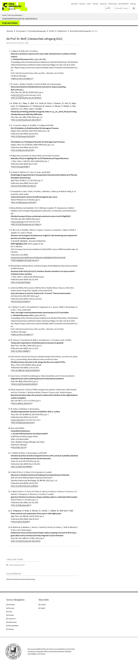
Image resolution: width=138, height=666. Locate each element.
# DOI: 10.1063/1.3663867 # (20, 351)
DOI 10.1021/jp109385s (20, 166)
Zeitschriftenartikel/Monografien (81, 31)
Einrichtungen (20, 31)
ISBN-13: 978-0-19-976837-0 (22, 78)
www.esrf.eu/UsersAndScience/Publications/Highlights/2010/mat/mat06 (38, 257)
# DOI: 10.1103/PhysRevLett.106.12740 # (25, 541)
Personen (82, 4)
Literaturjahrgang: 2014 (16, 565)
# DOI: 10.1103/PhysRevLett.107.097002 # (26, 98)
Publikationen (9, 23)
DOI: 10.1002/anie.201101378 (22, 150)
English (42, 608)
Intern (89, 4)
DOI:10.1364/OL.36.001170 (21, 403)
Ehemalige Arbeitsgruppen (37, 31)
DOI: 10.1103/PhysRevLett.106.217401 (26, 120)
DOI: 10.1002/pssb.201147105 (22, 422)
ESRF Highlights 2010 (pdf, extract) (25, 260)
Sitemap (133, 4)
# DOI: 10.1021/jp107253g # (20, 282)
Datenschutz (113, 4)
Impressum (103, 4)
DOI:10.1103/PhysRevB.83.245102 (24, 384)
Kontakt (95, 4)
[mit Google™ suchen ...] (134, 8)
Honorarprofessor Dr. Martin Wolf (20, 18)
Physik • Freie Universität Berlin (12, 15)
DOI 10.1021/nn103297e (21, 301)
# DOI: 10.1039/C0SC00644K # (21, 466)
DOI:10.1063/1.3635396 (20, 521)
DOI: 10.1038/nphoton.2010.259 (23, 202)
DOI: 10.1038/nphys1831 (21, 505)
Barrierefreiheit (123, 4)
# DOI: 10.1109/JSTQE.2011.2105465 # (24, 486)
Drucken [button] (43, 605)
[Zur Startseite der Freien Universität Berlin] (18, 6)
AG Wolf (51, 31)
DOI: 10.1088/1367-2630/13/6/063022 (25, 370)
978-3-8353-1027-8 (18, 447)
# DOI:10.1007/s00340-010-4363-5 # (23, 186)
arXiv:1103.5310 (18, 222)
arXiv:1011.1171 (18, 95)
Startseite (74, 4)
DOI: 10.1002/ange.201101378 (23, 136)
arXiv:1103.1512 (18, 420)
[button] (107, 8)
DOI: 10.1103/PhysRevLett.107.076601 (26, 224)
